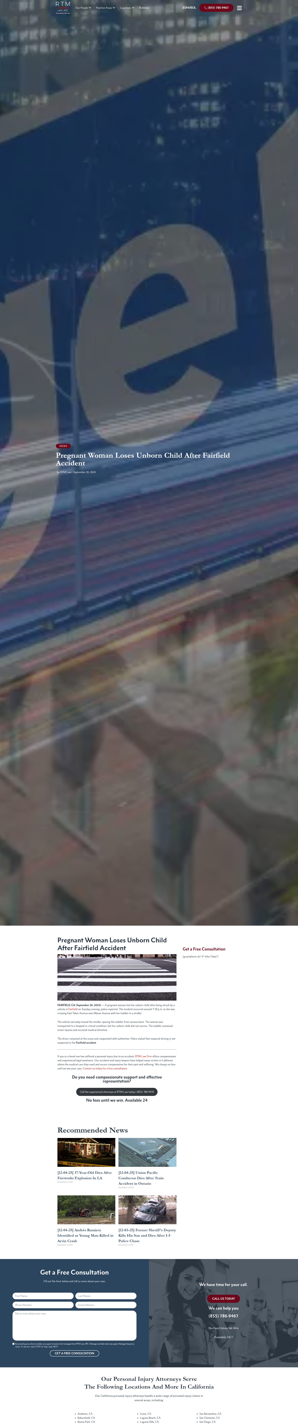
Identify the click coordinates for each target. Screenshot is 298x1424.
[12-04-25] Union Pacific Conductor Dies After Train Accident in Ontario (141, 1178)
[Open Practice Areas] (114, 8)
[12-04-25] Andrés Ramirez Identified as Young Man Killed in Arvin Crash (85, 1235)
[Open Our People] (90, 8)
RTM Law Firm (143, 1056)
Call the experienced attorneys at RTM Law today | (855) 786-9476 (117, 1091)
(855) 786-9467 (223, 1315)
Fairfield (72, 1009)
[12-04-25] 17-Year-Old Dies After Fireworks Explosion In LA (84, 1175)
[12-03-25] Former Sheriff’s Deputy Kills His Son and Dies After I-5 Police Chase (147, 1235)
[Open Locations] (133, 8)
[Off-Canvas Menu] (239, 8)
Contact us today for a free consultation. (105, 1068)
